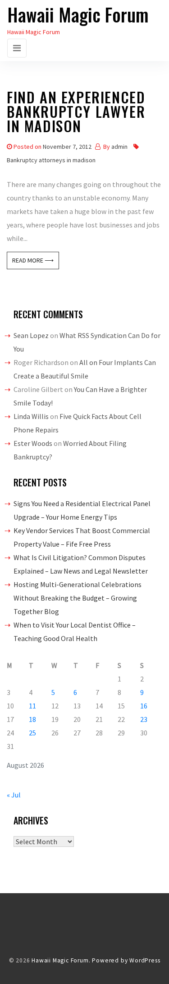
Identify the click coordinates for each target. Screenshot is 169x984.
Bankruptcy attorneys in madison (51, 160)
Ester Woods (33, 443)
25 (32, 732)
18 (32, 719)
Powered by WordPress (126, 960)
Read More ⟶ (33, 260)
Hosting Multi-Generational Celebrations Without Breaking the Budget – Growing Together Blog (78, 598)
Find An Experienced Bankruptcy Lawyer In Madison (76, 113)
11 (32, 705)
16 (143, 705)
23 (143, 719)
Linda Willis (31, 416)
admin (119, 146)
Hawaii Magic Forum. (61, 960)
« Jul (14, 794)
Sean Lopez (31, 335)
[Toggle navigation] (17, 48)
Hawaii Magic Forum (78, 14)
